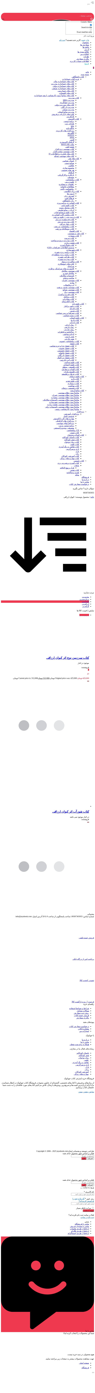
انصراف (90, 1158)
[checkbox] (79, 26)
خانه (92, 497)
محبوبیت (85, 597)
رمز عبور (89, 1199)
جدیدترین (85, 602)
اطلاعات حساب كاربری (79, 61)
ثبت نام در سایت (87, 1217)
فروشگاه (85, 1368)
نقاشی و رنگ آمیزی (80, 1062)
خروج (86, 64)
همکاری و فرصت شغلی (79, 1044)
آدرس (86, 49)
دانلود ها (86, 47)
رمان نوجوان (83, 1058)
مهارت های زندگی (81, 1074)
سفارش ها (84, 45)
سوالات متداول (83, 1011)
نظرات (86, 56)
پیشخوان (85, 42)
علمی (86, 1060)
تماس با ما (85, 1042)
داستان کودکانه (82, 1053)
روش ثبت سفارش (81, 1013)
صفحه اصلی (84, 1363)
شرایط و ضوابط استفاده (79, 1008)
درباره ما (85, 1040)
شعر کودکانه (83, 1055)
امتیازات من (84, 1031)
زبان (86, 1069)
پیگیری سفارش (82, 59)
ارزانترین (85, 604)
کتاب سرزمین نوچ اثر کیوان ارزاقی (67, 657)
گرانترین (85, 606)
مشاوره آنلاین (83, 1029)
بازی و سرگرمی (82, 1065)
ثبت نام (62, 40)
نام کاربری (89, 1192)
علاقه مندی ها (83, 52)
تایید (83, 1158)
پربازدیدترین (84, 599)
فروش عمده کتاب (81, 1015)
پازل (87, 1067)
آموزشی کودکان (82, 1072)
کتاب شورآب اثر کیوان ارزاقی (70, 811)
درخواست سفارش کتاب (79, 1026)
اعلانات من (84, 54)
